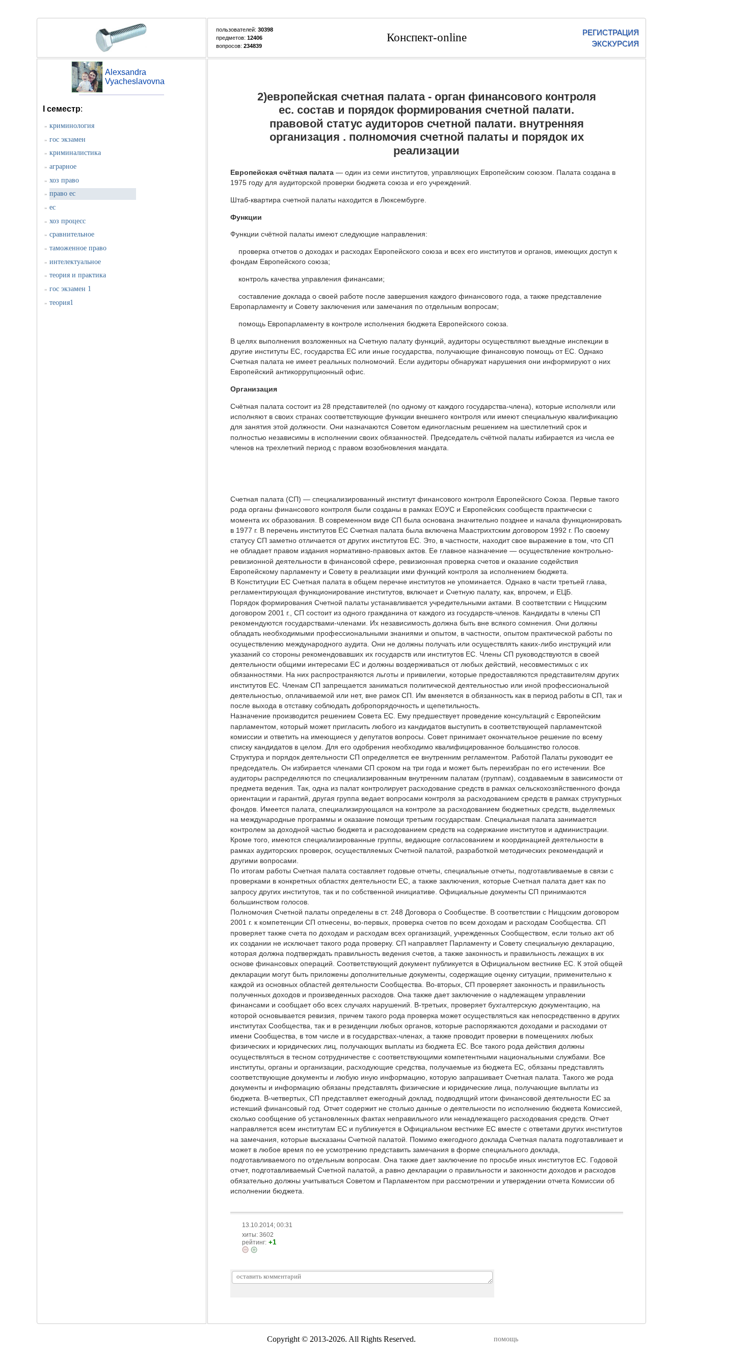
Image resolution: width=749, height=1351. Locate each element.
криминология (71, 125)
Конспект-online (427, 37)
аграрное (62, 166)
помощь (506, 1339)
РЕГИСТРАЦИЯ (610, 32)
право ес (62, 193)
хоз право (64, 180)
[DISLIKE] (245, 1249)
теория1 (61, 302)
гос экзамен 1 (70, 289)
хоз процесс (67, 221)
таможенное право (77, 248)
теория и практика (77, 275)
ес (52, 207)
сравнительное (71, 234)
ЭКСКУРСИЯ (615, 43)
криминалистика (75, 153)
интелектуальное (75, 262)
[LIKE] (254, 1250)
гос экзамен (67, 139)
